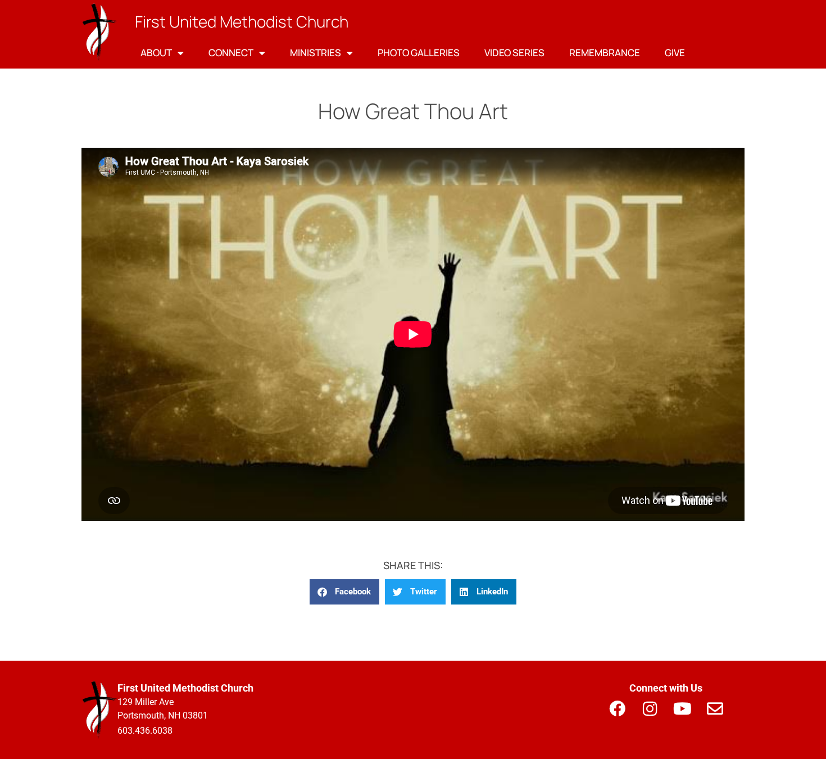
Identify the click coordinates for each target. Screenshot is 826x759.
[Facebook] (617, 709)
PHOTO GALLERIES (419, 52)
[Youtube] (682, 709)
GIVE (675, 52)
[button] (344, 592)
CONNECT (230, 52)
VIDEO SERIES (514, 52)
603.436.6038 (145, 730)
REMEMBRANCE (604, 52)
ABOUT (156, 52)
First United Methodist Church (241, 21)
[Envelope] (714, 709)
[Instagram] (649, 709)
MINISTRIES (315, 52)
